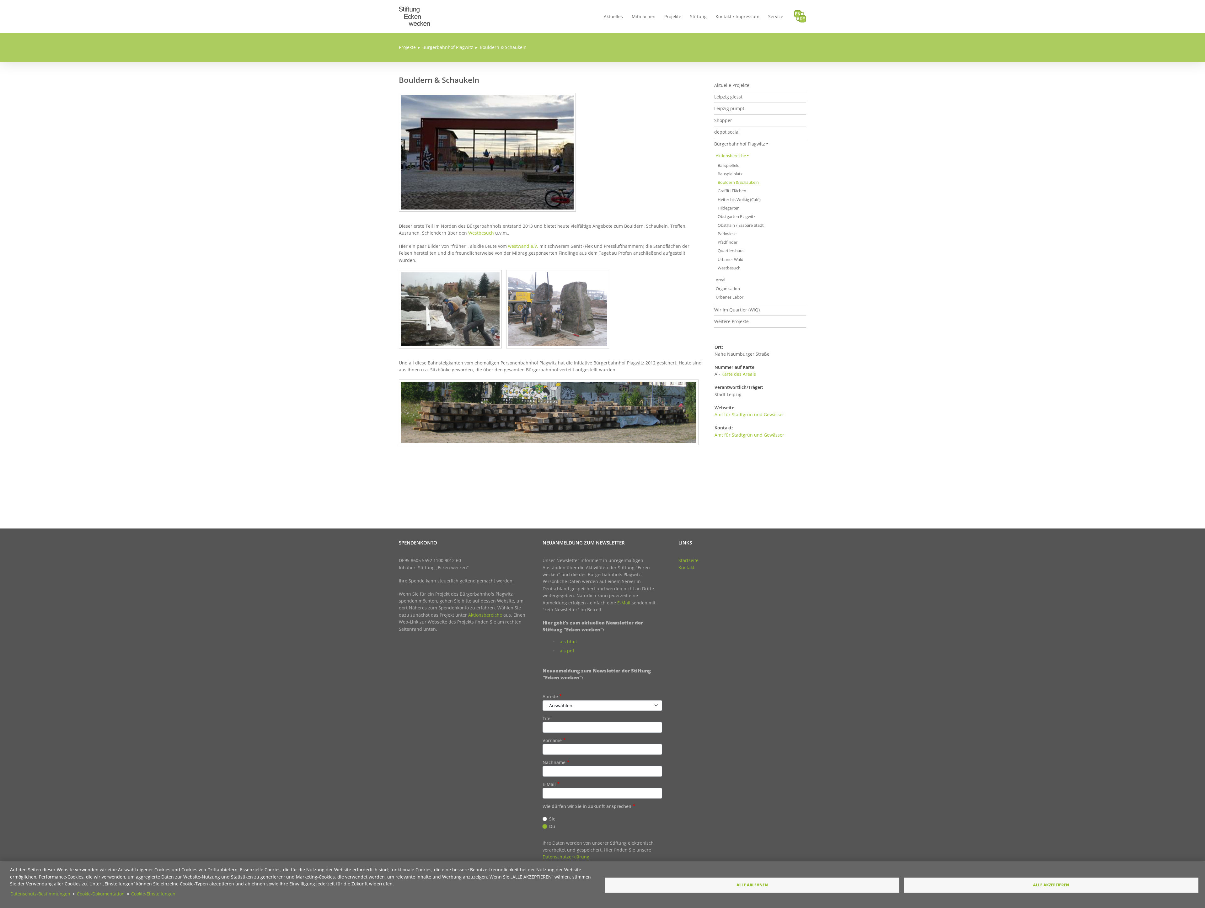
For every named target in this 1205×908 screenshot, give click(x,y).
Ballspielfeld (729, 165)
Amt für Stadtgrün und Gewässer (749, 414)
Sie (552, 819)
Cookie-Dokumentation (101, 894)
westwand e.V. (523, 246)
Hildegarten (729, 208)
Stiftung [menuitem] (698, 16)
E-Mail (623, 603)
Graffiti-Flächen (732, 191)
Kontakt (686, 568)
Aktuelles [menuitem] (613, 16)
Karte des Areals (738, 374)
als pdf (567, 651)
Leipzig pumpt (729, 108)
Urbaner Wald (730, 259)
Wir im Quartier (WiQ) (737, 310)
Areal (720, 280)
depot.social (727, 132)
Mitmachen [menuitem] (644, 16)
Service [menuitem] (775, 16)
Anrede (550, 696)
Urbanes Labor (729, 297)
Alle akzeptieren (1051, 884)
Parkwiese (727, 233)
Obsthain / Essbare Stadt (741, 225)
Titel (547, 718)
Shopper (723, 120)
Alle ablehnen (752, 884)
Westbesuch (481, 233)
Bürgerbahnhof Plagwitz (447, 47)
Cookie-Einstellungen (153, 894)
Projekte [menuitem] (672, 16)
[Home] (414, 10)
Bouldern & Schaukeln (503, 47)
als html (568, 642)
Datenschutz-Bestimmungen (40, 894)
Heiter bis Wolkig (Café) (739, 199)
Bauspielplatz (730, 174)
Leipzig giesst (728, 97)
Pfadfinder (727, 242)
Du (552, 826)
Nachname (554, 762)
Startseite (688, 560)
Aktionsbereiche (731, 155)
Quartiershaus (731, 250)
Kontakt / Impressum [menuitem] (737, 16)
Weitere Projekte (731, 321)
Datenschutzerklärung (566, 857)
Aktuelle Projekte (731, 85)
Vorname (552, 740)
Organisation (728, 288)
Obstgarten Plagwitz (736, 216)
